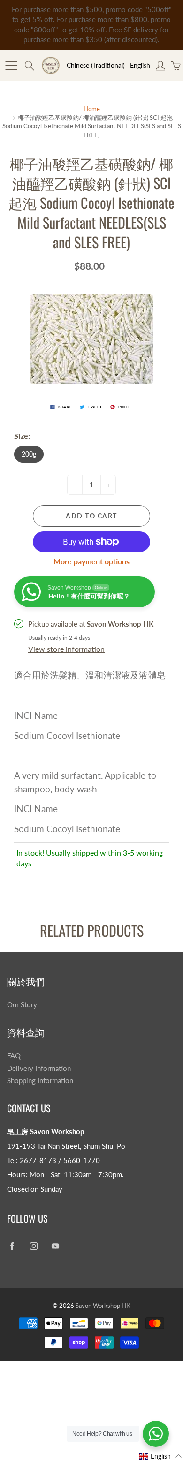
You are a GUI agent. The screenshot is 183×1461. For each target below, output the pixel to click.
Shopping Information (40, 1081)
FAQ (14, 1056)
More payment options (91, 561)
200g (29, 454)
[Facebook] (12, 1246)
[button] (160, 1456)
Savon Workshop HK (103, 1305)
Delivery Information (39, 1068)
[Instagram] (33, 1246)
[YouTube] (55, 1246)
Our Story (22, 1005)
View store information (66, 648)
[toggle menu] (11, 66)
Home (92, 108)
